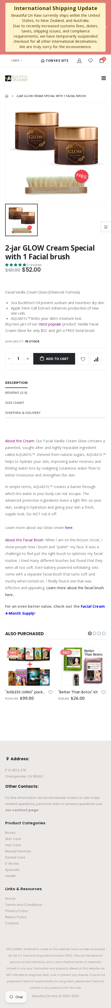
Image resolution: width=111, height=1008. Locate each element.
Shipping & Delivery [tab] (23, 412)
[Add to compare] (96, 359)
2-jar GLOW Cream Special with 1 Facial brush (49, 252)
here (69, 527)
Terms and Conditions (23, 904)
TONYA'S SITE (56, 60)
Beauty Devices (18, 851)
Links (15, 60)
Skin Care (13, 838)
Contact (12, 923)
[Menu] (103, 78)
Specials (12, 869)
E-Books (12, 863)
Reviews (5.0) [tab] (16, 392)
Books (10, 832)
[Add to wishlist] (83, 359)
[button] (16, 264)
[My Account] (79, 60)
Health (10, 875)
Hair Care (13, 845)
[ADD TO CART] (44, 656)
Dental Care (15, 857)
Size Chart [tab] (15, 402)
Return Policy (16, 917)
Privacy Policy (16, 910)
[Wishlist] (90, 60)
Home (7, 96)
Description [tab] (16, 382)
